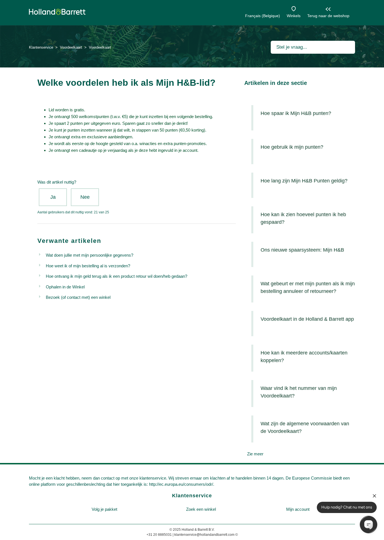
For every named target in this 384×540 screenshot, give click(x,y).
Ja (53, 197)
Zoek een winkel (201, 509)
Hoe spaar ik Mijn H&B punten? (296, 113)
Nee (85, 197)
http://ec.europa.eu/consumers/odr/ (181, 484)
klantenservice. (153, 478)
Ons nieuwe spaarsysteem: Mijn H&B (302, 250)
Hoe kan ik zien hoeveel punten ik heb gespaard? (303, 218)
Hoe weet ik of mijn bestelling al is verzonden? (88, 265)
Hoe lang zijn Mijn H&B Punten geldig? (304, 181)
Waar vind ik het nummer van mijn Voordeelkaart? (299, 392)
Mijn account (298, 509)
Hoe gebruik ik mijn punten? (292, 147)
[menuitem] (104, 509)
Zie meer (255, 453)
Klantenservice (41, 47)
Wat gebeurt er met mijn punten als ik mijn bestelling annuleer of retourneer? (308, 287)
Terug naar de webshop (328, 15)
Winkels (294, 15)
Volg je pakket (104, 509)
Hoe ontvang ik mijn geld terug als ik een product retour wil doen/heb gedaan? (116, 276)
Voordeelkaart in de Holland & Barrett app (307, 319)
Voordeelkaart (71, 47)
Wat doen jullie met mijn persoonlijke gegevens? (89, 255)
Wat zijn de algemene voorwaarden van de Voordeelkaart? (305, 427)
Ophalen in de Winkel (65, 286)
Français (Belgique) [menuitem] (262, 15)
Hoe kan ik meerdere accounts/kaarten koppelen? (304, 356)
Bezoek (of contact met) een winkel (78, 297)
